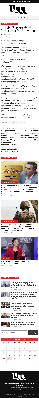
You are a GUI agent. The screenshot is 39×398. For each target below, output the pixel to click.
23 (35, 355)
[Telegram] (17, 122)
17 (4, 355)
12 (14, 352)
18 (9, 355)
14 (24, 352)
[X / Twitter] (13, 122)
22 (30, 355)
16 (35, 352)
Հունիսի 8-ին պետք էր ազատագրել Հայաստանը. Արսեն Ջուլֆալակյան (22, 323)
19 (14, 355)
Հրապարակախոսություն (9, 23)
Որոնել (33, 333)
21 (24, 355)
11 (9, 352)
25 (9, 358)
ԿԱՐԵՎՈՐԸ (5, 258)
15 (30, 352)
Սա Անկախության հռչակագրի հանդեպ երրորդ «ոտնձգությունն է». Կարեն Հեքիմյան (24, 315)
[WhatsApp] (20, 122)
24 (4, 358)
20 (19, 355)
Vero (24, 396)
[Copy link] (24, 122)
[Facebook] (9, 122)
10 (4, 352)
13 (19, 352)
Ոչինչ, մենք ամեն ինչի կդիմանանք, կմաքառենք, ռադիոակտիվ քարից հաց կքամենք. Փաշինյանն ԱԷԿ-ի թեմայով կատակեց (23, 284)
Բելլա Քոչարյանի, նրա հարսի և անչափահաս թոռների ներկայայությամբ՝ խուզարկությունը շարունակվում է (22, 305)
